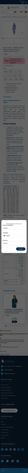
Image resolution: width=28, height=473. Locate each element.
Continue (20, 249)
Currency (5, 240)
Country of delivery (8, 225)
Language (5, 232)
